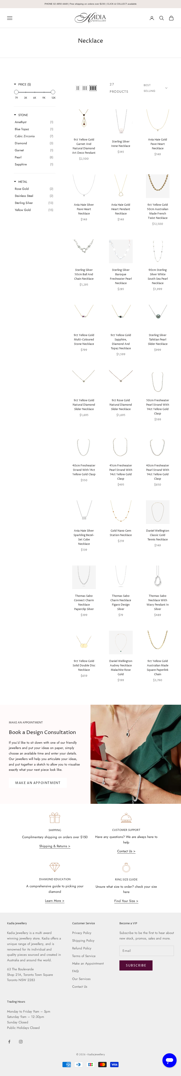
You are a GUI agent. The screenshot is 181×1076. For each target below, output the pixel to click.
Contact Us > (126, 851)
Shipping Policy (83, 940)
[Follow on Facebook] (9, 1041)
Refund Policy (81, 948)
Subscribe (136, 965)
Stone (23, 115)
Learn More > (54, 900)
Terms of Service (84, 956)
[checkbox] (34, 122)
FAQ (75, 971)
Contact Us (79, 986)
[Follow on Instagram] (21, 1041)
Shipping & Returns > (54, 846)
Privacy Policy (81, 932)
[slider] (16, 92)
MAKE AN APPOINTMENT (37, 783)
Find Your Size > (126, 901)
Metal (22, 181)
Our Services (81, 978)
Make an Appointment (88, 963)
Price (24, 84)
